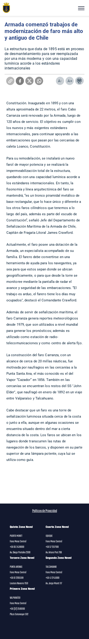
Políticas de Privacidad (44, 511)
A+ (70, 80)
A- (60, 80)
